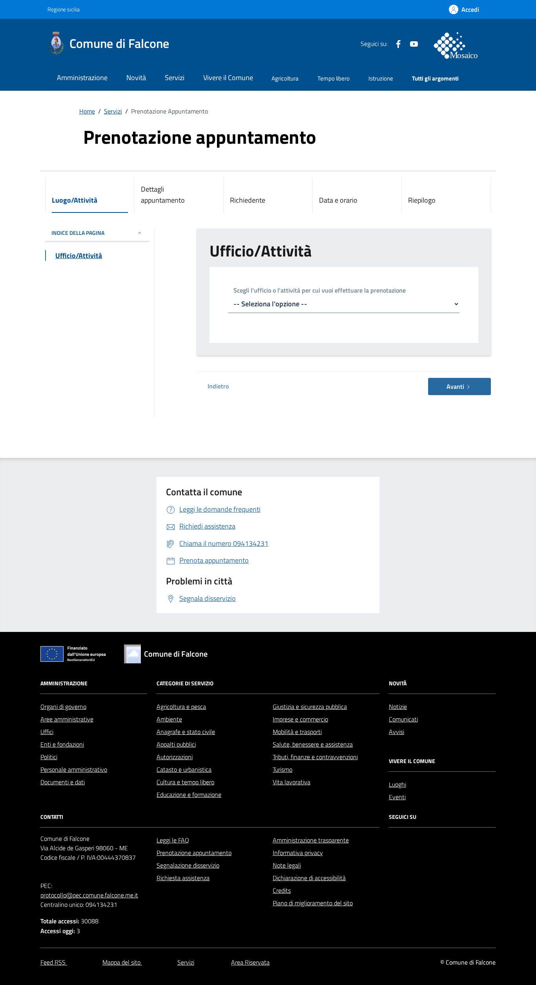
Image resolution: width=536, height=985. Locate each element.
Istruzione (380, 78)
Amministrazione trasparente (311, 840)
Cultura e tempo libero (185, 782)
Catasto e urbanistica (184, 769)
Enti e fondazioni (62, 744)
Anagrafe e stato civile (186, 731)
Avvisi (396, 731)
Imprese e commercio (300, 719)
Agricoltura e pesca (181, 706)
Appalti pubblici (176, 744)
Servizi (174, 77)
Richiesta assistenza (183, 877)
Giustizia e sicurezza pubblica (310, 706)
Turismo (282, 769)
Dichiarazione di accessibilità (309, 877)
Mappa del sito (122, 962)
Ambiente (169, 719)
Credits (282, 890)
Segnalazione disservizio (188, 865)
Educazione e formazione (189, 794)
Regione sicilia (63, 9)
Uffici (46, 731)
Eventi (397, 797)
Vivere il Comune (228, 77)
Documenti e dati (62, 782)
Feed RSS (53, 962)
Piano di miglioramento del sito (313, 903)
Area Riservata (250, 962)
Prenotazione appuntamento (194, 852)
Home (87, 111)
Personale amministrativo (73, 769)
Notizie (398, 706)
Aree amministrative (66, 719)
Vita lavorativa (291, 782)
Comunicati (403, 719)
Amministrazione (82, 77)
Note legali (287, 865)
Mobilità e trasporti (297, 731)
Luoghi (397, 784)
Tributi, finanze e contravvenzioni (315, 757)
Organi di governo (63, 706)
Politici (48, 757)
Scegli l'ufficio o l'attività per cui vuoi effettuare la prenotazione (319, 291)
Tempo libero (333, 78)
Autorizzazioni (175, 757)
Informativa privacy (298, 852)
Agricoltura (285, 78)
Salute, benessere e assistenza (313, 744)
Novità (136, 77)
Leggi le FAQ (173, 840)
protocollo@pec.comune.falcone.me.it (89, 895)
